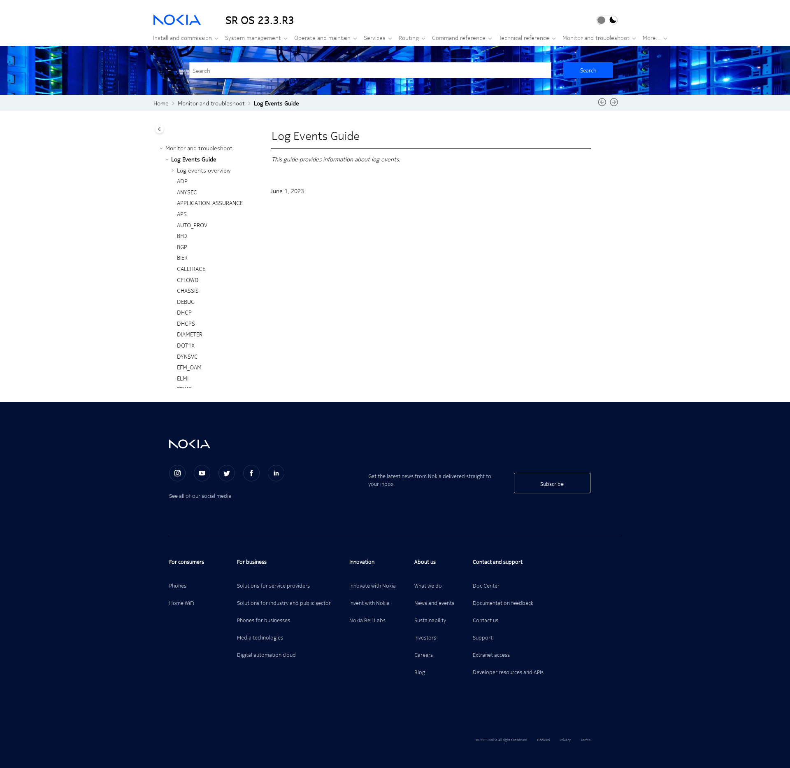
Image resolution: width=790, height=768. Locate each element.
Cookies (543, 739)
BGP (182, 247)
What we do (428, 585)
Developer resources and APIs (508, 672)
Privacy (565, 739)
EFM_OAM (189, 367)
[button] (162, 148)
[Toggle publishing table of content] (159, 129)
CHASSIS (188, 290)
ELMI (182, 378)
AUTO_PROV (192, 225)
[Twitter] (227, 473)
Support (483, 637)
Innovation (361, 561)
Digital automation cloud (266, 654)
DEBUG (186, 301)
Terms (585, 739)
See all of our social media (200, 495)
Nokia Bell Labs (367, 620)
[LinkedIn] (276, 473)
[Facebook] (251, 473)
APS (182, 214)
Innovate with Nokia (372, 585)
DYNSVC (187, 356)
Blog (419, 672)
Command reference (459, 37)
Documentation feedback (503, 603)
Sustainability (430, 620)
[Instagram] (177, 473)
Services (375, 37)
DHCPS (186, 323)
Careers (423, 654)
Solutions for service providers (273, 585)
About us (425, 561)
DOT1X (186, 345)
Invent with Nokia (369, 603)
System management (253, 37)
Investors (425, 637)
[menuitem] (183, 37)
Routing (409, 37)
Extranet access (491, 654)
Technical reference (524, 37)
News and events (434, 603)
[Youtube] (202, 473)
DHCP (184, 312)
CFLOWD (188, 279)
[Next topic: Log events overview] (614, 104)
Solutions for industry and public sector (284, 603)
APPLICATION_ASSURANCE (210, 202)
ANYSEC (187, 192)
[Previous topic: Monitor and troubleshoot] (602, 104)
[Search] (588, 70)
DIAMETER (189, 334)
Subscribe (552, 484)
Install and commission (182, 37)
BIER (182, 257)
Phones (177, 585)
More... (652, 37)
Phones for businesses (263, 620)
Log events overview (204, 170)
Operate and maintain (322, 37)
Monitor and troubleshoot (596, 37)
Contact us (485, 620)
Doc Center (486, 585)
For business (252, 561)
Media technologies (260, 637)
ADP (182, 181)
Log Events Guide (276, 103)
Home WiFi (181, 603)
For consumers (186, 561)
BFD (182, 235)
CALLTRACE (191, 268)
